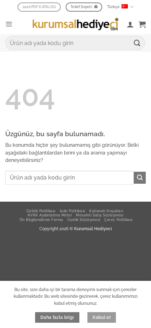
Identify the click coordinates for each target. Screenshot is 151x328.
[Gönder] (137, 43)
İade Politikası (72, 211)
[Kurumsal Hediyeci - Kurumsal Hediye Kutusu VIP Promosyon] (75, 24)
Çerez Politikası (118, 219)
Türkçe (113, 7)
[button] (9, 24)
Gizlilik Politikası (40, 211)
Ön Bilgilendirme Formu (41, 219)
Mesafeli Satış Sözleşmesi (99, 215)
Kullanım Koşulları (106, 211)
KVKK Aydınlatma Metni (50, 215)
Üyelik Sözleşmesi (83, 219)
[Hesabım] (130, 24)
